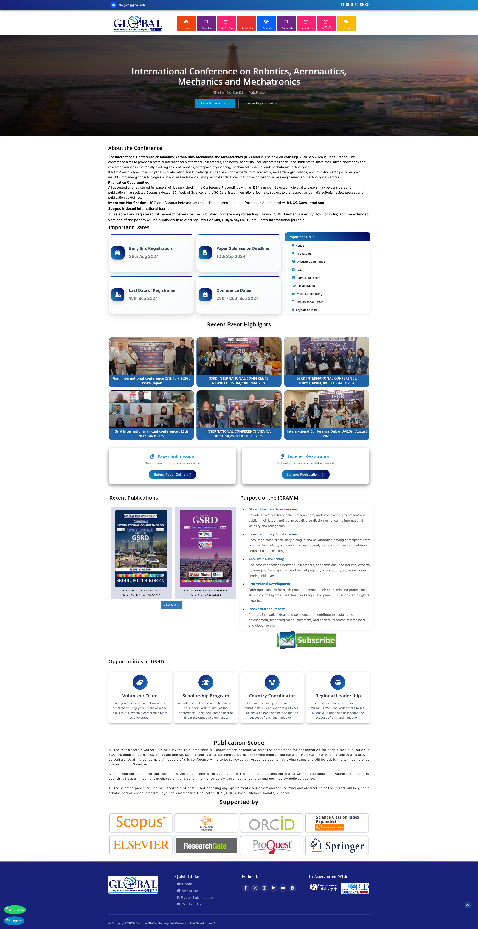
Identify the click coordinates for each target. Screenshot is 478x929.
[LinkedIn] (274, 888)
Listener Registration (260, 103)
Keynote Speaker (306, 310)
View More (171, 605)
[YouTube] (283, 888)
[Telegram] (292, 888)
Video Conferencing (309, 294)
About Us (189, 891)
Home (186, 884)
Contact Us (191, 904)
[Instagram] (264, 888)
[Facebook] (246, 888)
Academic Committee (311, 261)
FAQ (299, 269)
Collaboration (306, 286)
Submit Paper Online (170, 474)
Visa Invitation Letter (309, 302)
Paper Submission (215, 103)
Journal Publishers (308, 277)
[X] (255, 888)
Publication (303, 253)
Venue (300, 245)
